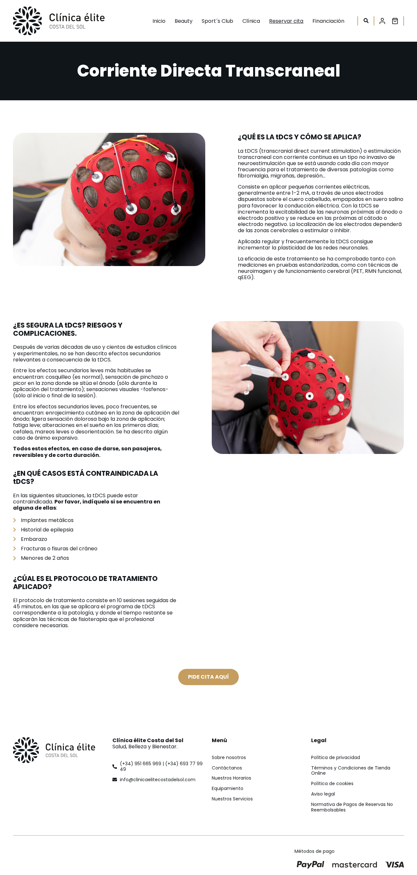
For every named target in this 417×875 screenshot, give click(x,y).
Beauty (184, 21)
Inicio (158, 21)
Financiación (328, 21)
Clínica (251, 21)
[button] (365, 20)
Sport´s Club (217, 21)
